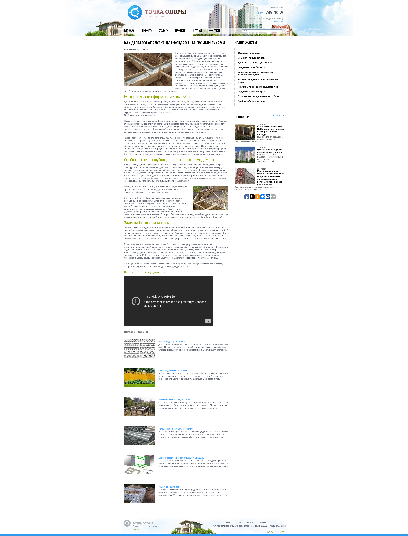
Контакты (215, 30)
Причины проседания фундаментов (258, 86)
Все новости (278, 115)
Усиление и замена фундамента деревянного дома (255, 73)
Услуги (163, 30)
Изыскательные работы (251, 57)
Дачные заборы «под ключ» (253, 62)
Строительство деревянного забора (258, 96)
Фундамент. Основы (249, 53)
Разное (136, 529)
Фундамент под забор (250, 91)
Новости (147, 30)
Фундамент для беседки (251, 67)
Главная (129, 30)
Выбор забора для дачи (251, 101)
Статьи (197, 30)
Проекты (180, 30)
